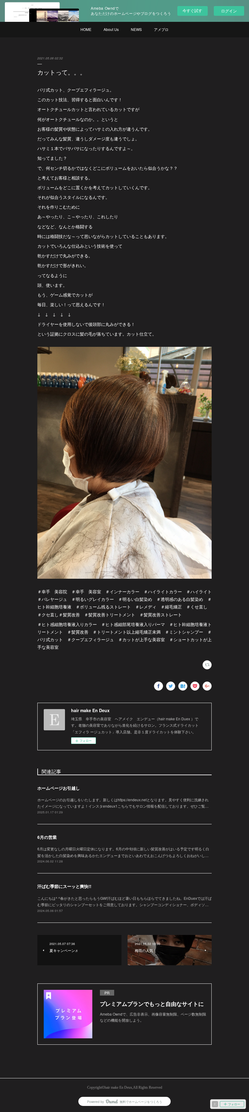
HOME (85, 29)
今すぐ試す (192, 10)
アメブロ (161, 29)
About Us (111, 29)
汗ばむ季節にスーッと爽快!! (64, 886)
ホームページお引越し (58, 788)
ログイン (229, 11)
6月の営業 (47, 837)
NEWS (136, 29)
